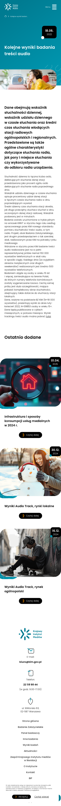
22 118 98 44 (30, 684)
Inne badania (30, 739)
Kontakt (30, 772)
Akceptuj (23, 796)
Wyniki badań (30, 745)
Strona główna (30, 721)
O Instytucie (30, 766)
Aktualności (30, 751)
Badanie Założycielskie (30, 727)
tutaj (48, 316)
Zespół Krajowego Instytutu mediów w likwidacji (30, 759)
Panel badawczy (30, 733)
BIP (30, 778)
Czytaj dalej (32, 434)
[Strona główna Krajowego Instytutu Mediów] (11, 7)
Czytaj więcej (41, 796)
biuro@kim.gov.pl (30, 659)
